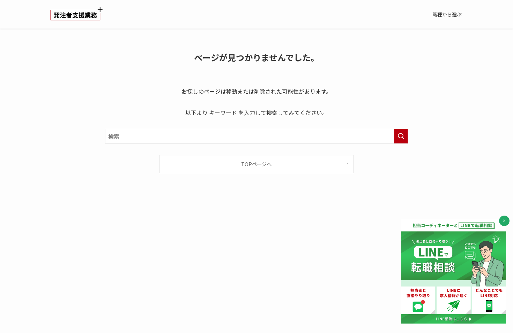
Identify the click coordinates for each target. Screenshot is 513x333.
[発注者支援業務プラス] (76, 14)
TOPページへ (256, 164)
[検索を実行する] (401, 136)
